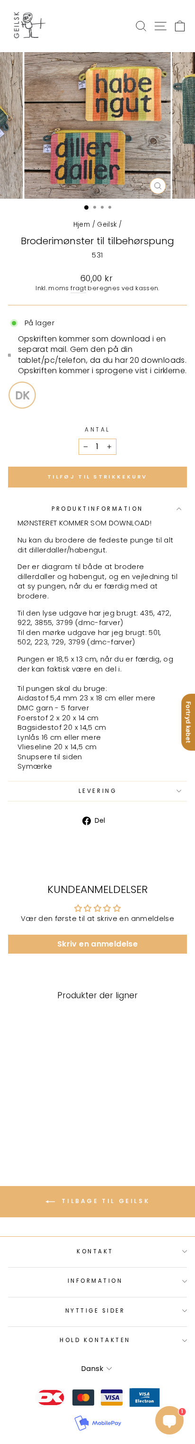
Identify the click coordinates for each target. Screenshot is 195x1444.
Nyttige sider (95, 1311)
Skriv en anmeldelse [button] (97, 943)
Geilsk (106, 224)
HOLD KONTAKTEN (95, 1340)
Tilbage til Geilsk (104, 1201)
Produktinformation (97, 509)
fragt (78, 288)
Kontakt (95, 1251)
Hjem (81, 224)
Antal (97, 429)
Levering (97, 791)
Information (95, 1281)
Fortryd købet (188, 722)
